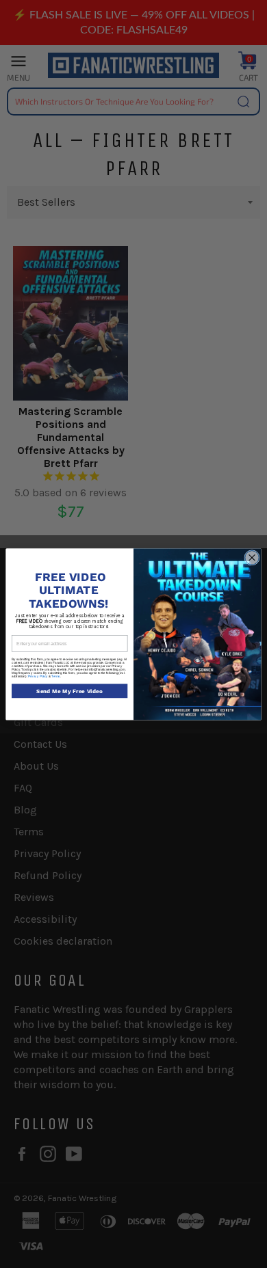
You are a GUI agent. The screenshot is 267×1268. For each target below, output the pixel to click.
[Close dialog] (252, 557)
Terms (55, 676)
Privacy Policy (38, 676)
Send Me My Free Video (69, 690)
